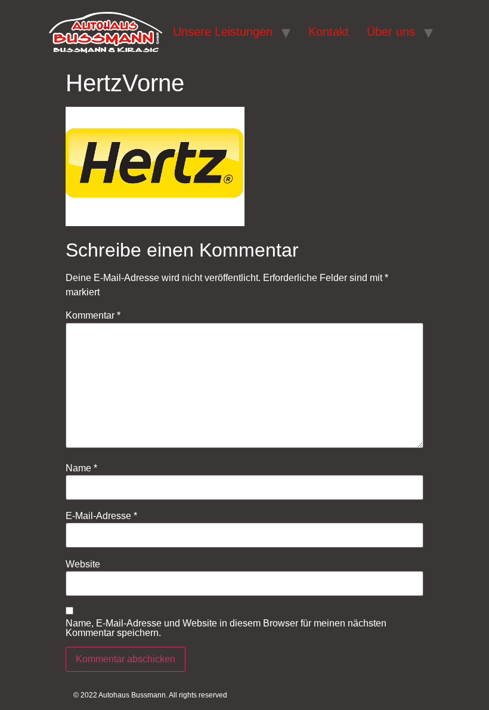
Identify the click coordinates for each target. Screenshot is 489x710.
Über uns (391, 31)
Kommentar (93, 315)
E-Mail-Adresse (101, 516)
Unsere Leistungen (223, 31)
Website (83, 564)
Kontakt (328, 31)
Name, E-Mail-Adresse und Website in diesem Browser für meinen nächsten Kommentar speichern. (226, 628)
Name (81, 468)
